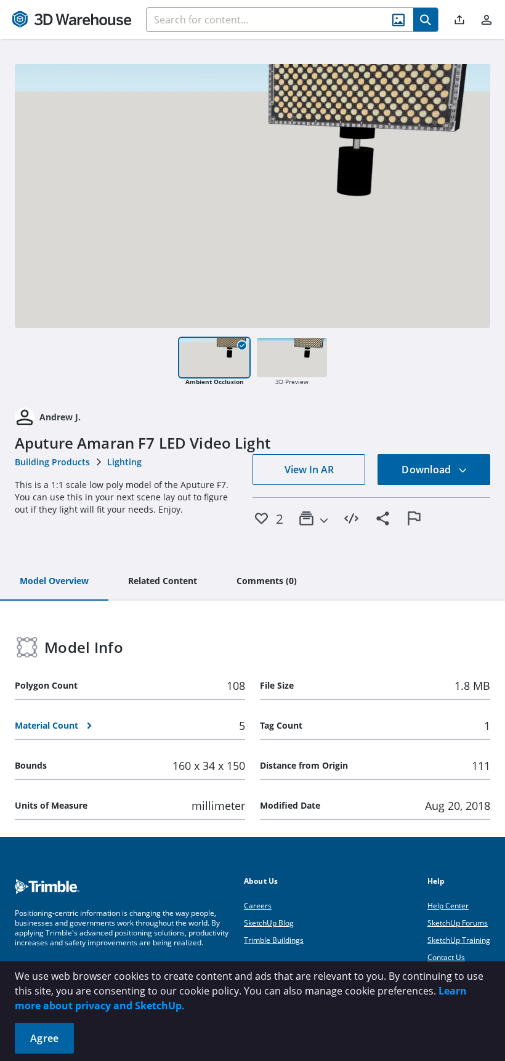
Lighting (124, 462)
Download (427, 469)
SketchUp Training (458, 940)
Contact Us (446, 957)
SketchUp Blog (269, 923)
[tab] (54, 582)
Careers (258, 905)
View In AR (309, 469)
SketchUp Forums (457, 923)
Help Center (448, 905)
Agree (44, 1038)
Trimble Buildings (274, 940)
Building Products (52, 462)
